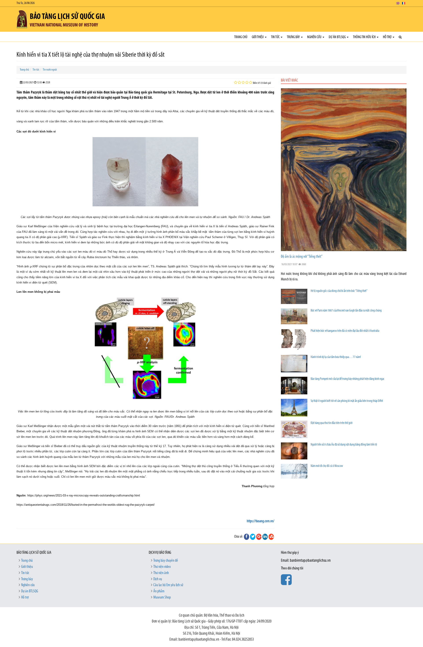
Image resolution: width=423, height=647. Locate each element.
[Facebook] (246, 537)
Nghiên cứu (314, 37)
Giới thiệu (258, 37)
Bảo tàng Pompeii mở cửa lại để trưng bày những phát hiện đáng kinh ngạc (347, 379)
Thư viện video (162, 567)
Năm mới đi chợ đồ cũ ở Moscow (327, 466)
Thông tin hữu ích (364, 37)
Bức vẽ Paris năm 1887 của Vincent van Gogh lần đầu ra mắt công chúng (346, 310)
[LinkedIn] (265, 537)
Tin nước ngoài (50, 69)
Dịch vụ (157, 579)
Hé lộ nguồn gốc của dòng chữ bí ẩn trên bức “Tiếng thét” (339, 291)
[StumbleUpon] (271, 537)
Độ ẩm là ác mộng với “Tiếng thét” (302, 257)
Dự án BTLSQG (337, 37)
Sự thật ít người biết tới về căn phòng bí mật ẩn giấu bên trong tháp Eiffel (347, 401)
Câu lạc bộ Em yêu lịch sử (168, 585)
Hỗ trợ (387, 37)
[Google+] (259, 537)
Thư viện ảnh (161, 573)
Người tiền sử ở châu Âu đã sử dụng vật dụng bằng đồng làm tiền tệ (344, 444)
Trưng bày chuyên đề (165, 561)
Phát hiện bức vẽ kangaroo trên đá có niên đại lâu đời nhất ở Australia (345, 331)
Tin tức (275, 37)
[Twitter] (252, 537)
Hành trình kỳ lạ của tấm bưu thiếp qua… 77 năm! (336, 357)
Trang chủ (240, 37)
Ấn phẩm (158, 591)
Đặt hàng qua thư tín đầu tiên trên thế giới (331, 423)
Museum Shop (162, 598)
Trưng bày (294, 37)
